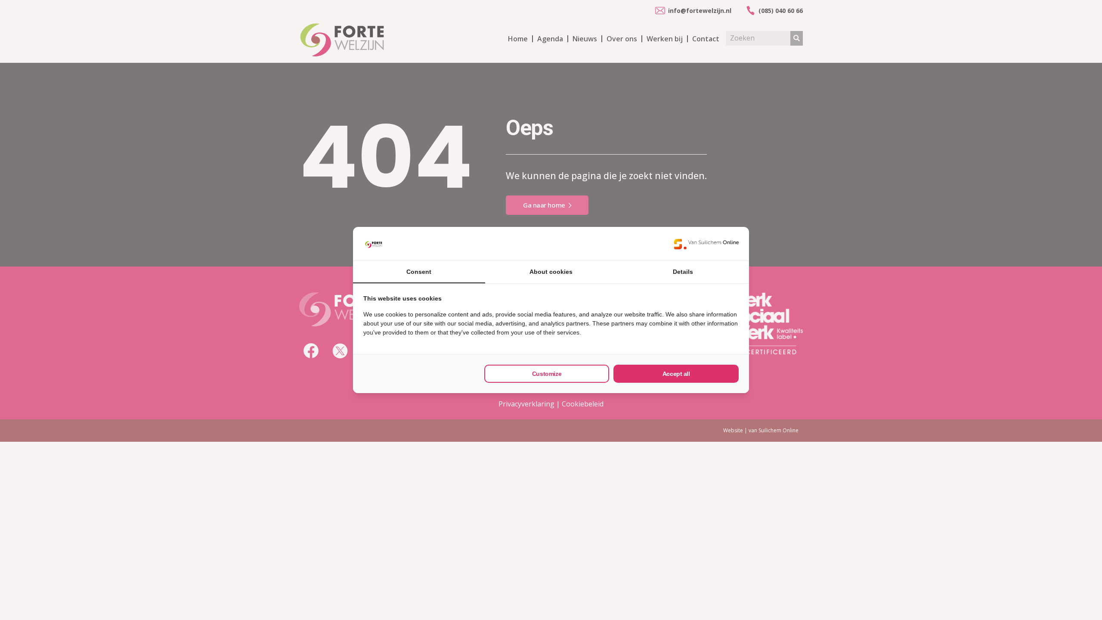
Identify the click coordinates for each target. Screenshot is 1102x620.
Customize (546, 373)
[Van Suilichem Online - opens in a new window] (706, 243)
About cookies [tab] (551, 271)
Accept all (676, 373)
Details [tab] (683, 271)
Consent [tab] (418, 271)
